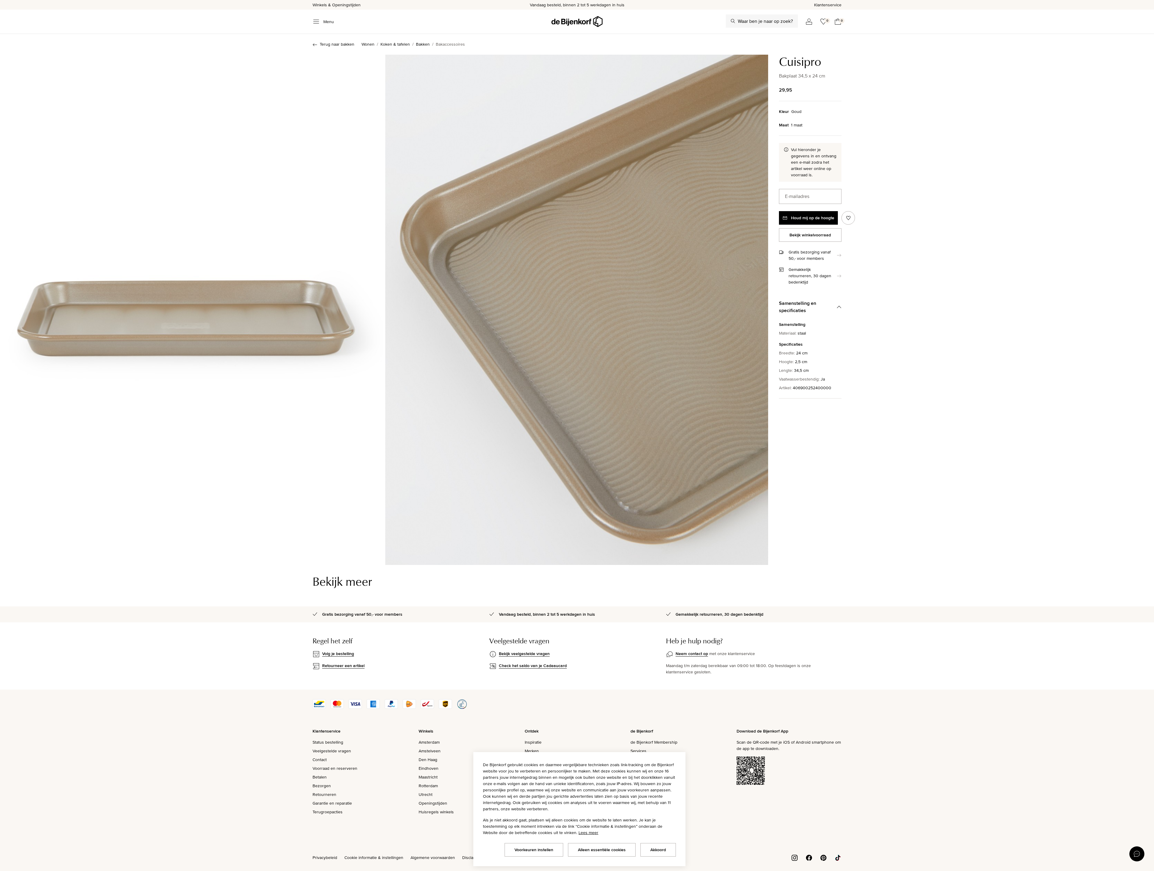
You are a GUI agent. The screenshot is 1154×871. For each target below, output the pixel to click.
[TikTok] (837, 857)
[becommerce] (462, 707)
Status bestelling (328, 742)
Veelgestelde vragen (332, 750)
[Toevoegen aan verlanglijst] (848, 218)
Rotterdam (428, 785)
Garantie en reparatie (332, 803)
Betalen (320, 777)
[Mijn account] (809, 21)
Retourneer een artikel (343, 666)
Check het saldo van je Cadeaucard (533, 666)
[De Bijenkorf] (577, 22)
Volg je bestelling (338, 654)
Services (638, 750)
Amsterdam (429, 742)
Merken (532, 750)
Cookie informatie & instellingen (373, 857)
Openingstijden (433, 803)
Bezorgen (322, 785)
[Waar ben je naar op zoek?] (733, 21)
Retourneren (324, 794)
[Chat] (1136, 853)
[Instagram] (794, 857)
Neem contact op (692, 654)
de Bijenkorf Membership (653, 742)
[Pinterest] (823, 857)
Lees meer (588, 832)
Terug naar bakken (337, 44)
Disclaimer (471, 857)
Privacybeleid (325, 857)
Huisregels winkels (436, 811)
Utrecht (425, 794)
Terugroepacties (328, 811)
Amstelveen (430, 750)
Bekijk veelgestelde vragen (524, 654)
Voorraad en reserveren (335, 768)
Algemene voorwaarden (433, 857)
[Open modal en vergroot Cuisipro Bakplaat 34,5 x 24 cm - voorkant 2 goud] (576, 310)
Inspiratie (533, 742)
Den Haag (428, 759)
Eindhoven (428, 768)
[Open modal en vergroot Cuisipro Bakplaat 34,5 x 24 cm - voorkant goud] (191, 310)
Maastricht (428, 777)
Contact (320, 759)
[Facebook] (809, 857)
